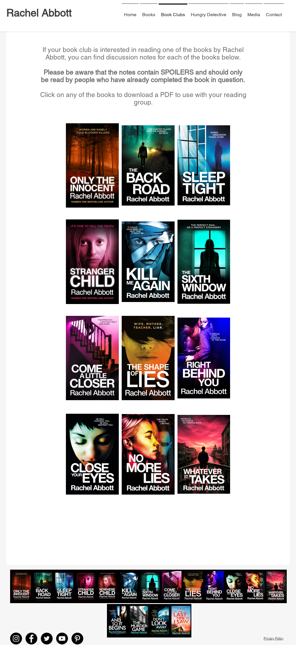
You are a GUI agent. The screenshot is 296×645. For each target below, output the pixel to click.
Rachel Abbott (39, 13)
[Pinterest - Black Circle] (77, 638)
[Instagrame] (16, 638)
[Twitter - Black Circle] (47, 638)
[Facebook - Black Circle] (31, 638)
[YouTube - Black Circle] (62, 638)
